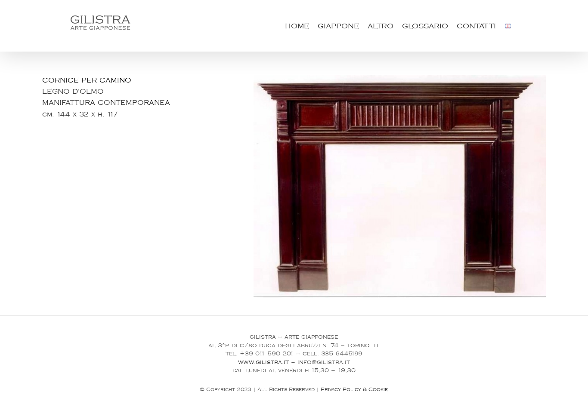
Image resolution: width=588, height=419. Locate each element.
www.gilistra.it (263, 362)
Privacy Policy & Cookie (354, 389)
